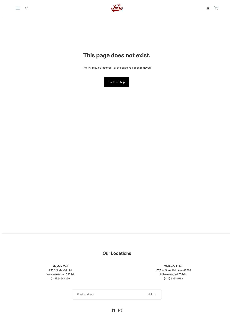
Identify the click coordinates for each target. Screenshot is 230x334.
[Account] (208, 8)
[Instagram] (120, 310)
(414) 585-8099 (60, 278)
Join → (152, 294)
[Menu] (18, 8)
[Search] (27, 8)
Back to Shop (117, 82)
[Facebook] (113, 310)
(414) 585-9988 (173, 278)
